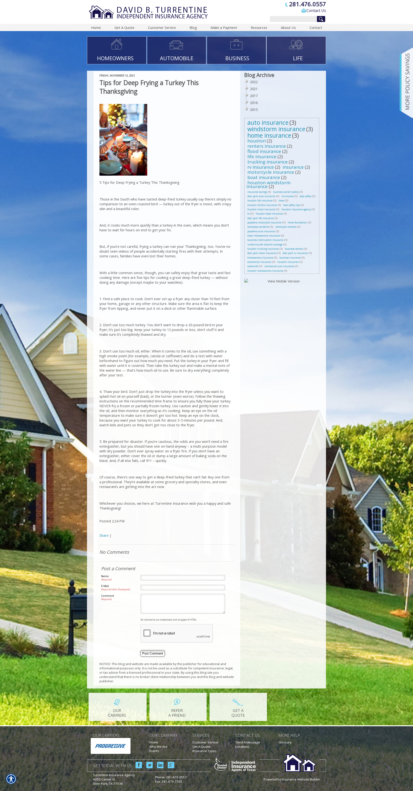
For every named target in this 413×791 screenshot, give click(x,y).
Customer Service (205, 742)
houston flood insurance (269, 213)
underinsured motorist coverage (265, 244)
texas (281, 200)
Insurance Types (204, 751)
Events (154, 751)
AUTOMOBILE (176, 58)
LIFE (298, 58)
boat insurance (263, 177)
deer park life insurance (260, 218)
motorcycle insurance (270, 172)
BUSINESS (237, 58)
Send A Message (247, 742)
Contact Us (316, 10)
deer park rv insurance (295, 253)
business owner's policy (286, 192)
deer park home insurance (262, 253)
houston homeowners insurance (265, 270)
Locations (242, 746)
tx (248, 213)
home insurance (269, 135)
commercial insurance (259, 262)
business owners (294, 248)
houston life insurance (259, 200)
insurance (293, 167)
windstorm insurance (276, 129)
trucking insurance (267, 162)
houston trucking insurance (263, 248)
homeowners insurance (260, 257)
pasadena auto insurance (261, 231)
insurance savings (257, 192)
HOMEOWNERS (115, 58)
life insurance (262, 156)
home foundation (297, 222)
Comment (107, 595)
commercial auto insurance (279, 266)
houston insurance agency (296, 209)
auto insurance (267, 122)
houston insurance (288, 262)
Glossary (285, 742)
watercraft (252, 266)
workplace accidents (258, 226)
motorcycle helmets (285, 226)
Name (105, 576)
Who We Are (158, 746)
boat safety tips (291, 205)
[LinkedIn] (158, 767)
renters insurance (266, 146)
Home (153, 742)
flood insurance (264, 151)
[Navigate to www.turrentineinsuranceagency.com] (404, 83)
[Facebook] (137, 767)
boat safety (305, 196)
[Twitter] (148, 767)
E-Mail (105, 586)
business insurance (290, 257)
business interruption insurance (265, 240)
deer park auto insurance (261, 196)
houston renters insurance (262, 205)
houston (256, 141)
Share (104, 535)
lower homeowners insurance (263, 235)
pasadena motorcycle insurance (264, 222)
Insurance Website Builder (301, 779)
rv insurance (260, 167)
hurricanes (287, 196)
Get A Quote (201, 746)
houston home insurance (261, 209)
